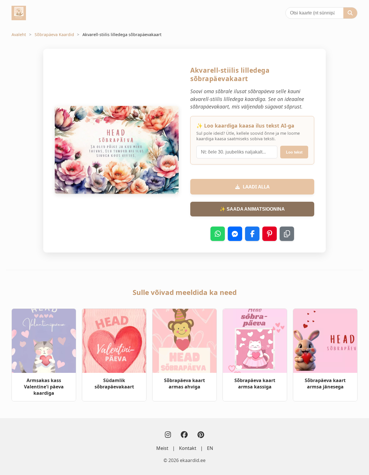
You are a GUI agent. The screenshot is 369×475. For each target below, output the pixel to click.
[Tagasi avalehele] (19, 13)
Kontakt (187, 448)
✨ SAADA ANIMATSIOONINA (252, 209)
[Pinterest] (200, 434)
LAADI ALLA (256, 187)
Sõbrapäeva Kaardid (54, 34)
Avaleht (19, 34)
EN (210, 448)
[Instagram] (168, 434)
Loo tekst (294, 152)
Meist (162, 448)
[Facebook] (184, 434)
